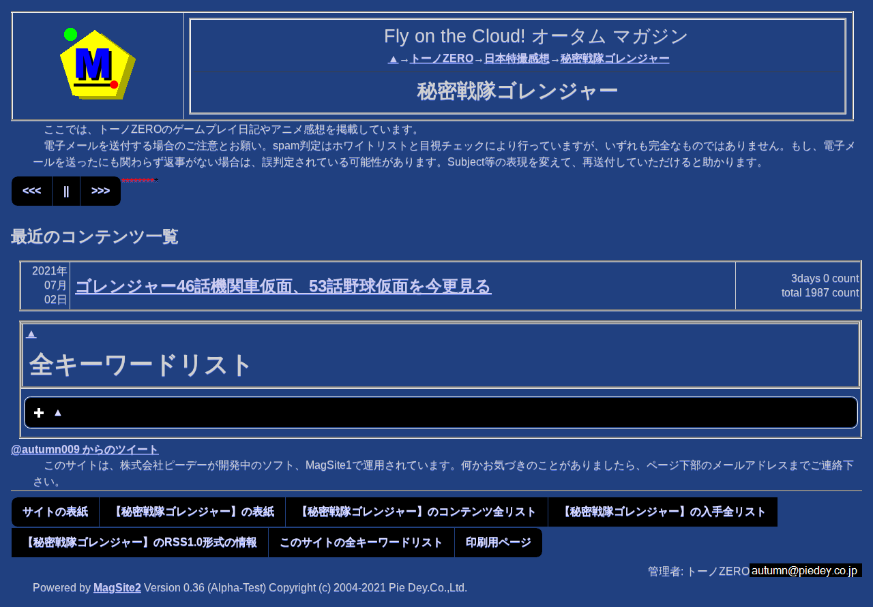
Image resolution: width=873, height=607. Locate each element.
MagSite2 (117, 587)
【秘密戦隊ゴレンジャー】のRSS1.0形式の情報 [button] (140, 542)
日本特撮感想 (517, 58)
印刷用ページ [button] (498, 542)
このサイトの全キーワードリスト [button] (361, 542)
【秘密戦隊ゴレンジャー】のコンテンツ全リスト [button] (417, 511)
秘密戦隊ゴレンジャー (615, 58)
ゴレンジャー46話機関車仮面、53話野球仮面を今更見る (283, 286)
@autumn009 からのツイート (85, 449)
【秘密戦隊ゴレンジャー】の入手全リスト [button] (663, 511)
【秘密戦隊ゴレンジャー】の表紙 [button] (192, 511)
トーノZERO (441, 58)
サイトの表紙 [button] (55, 511)
